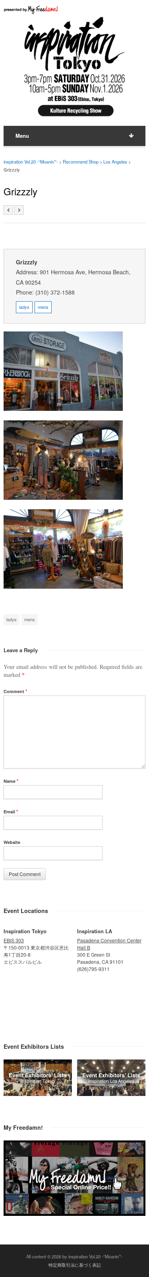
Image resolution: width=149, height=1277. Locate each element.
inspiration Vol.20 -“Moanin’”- (31, 161)
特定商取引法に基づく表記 (74, 1265)
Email (11, 812)
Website (12, 842)
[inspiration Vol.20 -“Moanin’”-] (74, 117)
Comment (15, 691)
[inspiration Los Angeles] (111, 1094)
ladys (24, 307)
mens (43, 307)
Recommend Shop (81, 161)
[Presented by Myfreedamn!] (31, 9)
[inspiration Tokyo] (38, 1094)
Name (11, 781)
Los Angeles (115, 161)
